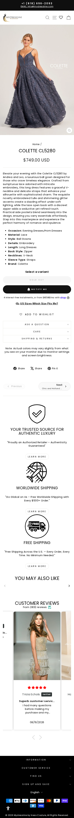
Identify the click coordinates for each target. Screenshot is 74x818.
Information (36, 759)
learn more (37, 456)
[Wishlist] (61, 17)
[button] (34, 737)
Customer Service (36, 768)
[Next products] (69, 586)
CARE (37, 331)
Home (36, 144)
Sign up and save (36, 784)
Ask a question (37, 324)
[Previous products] (5, 586)
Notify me (39, 289)
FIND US (36, 776)
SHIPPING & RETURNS (37, 338)
